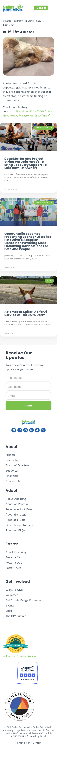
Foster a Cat (13, 557)
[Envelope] (13, 430)
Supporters (13, 470)
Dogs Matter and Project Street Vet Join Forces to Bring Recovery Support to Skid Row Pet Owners (25, 163)
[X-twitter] (43, 430)
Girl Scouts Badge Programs (23, 600)
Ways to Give (14, 590)
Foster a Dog (14, 562)
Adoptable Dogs (16, 514)
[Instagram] (31, 430)
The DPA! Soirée (16, 616)
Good (43, 736)
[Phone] (19, 430)
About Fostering (16, 552)
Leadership (12, 460)
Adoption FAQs (15, 530)
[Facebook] (25, 430)
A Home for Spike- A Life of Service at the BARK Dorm (25, 313)
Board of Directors (17, 465)
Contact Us (13, 481)
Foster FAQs (13, 568)
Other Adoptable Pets (19, 525)
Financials (12, 476)
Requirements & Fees (19, 509)
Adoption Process (17, 504)
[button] (41, 8)
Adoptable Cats (15, 520)
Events (10, 605)
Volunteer (12, 595)
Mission (10, 455)
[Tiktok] (37, 430)
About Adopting (16, 499)
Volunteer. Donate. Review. (20, 656)
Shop (9, 611)
